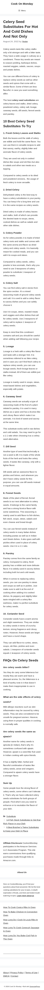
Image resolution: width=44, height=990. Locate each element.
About (6, 973)
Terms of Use (31, 973)
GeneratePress (35, 986)
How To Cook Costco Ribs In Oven (19, 907)
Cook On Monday (22, 3)
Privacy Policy (16, 973)
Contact (14, 976)
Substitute (11, 816)
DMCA (6, 976)
